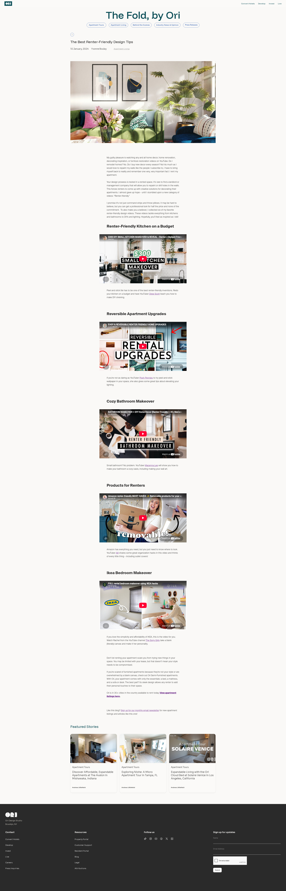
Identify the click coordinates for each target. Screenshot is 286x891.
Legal (77, 862)
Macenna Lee (151, 465)
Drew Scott (154, 294)
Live (280, 3)
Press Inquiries (12, 868)
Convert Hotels (248, 3)
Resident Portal (82, 851)
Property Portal (81, 839)
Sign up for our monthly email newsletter (140, 710)
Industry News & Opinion (167, 25)
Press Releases (191, 25)
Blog (77, 857)
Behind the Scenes (141, 25)
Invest (271, 3)
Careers (9, 862)
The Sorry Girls (153, 640)
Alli (117, 553)
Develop (261, 3)
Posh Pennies (146, 378)
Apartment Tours (96, 25)
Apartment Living (118, 25)
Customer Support (83, 845)
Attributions (80, 868)
